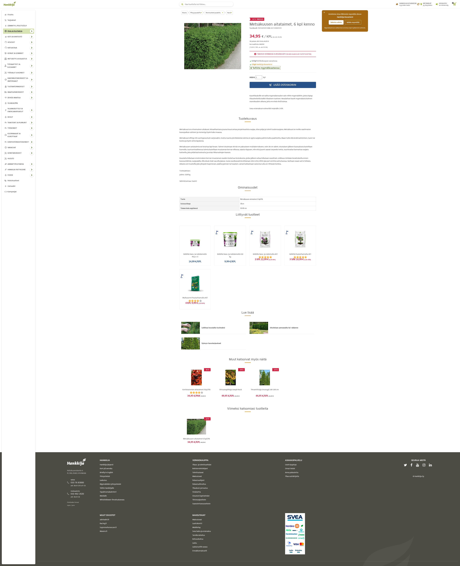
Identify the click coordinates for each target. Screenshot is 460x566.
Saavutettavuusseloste (201, 503)
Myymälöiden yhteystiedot (110, 484)
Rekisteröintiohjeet (200, 468)
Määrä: (252, 77)
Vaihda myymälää (353, 22)
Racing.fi (103, 523)
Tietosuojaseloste (199, 499)
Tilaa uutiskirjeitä (292, 476)
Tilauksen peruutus (200, 488)
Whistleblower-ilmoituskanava (112, 499)
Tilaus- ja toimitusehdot (201, 464)
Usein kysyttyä (290, 464)
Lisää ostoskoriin (284, 85)
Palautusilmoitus (199, 484)
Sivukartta (196, 492)
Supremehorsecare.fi (108, 527)
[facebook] (412, 465)
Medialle (103, 496)
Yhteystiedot (105, 476)
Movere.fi (103, 531)
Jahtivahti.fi (104, 519)
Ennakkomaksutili (199, 551)
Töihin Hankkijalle (107, 488)
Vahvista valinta (336, 22)
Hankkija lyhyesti (106, 464)
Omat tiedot (290, 468)
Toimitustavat (198, 472)
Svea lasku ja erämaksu (201, 531)
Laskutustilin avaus (199, 547)
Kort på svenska (106, 468)
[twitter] (406, 465)
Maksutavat (197, 476)
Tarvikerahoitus (198, 535)
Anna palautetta (291, 472)
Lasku (194, 543)
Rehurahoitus (197, 539)
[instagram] (425, 465)
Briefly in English (106, 472)
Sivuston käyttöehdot (201, 496)
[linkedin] (431, 465)
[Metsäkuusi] (212, 46)
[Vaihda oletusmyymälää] (418, 4)
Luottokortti (197, 523)
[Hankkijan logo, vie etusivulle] (10, 3)
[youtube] (418, 465)
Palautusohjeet (198, 480)
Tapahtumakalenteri (108, 492)
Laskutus (103, 480)
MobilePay (196, 527)
